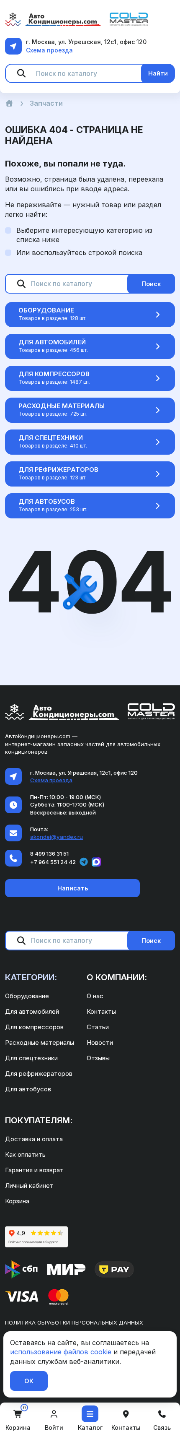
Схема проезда (49, 50)
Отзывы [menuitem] (98, 1058)
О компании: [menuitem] (117, 977)
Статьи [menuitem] (98, 1027)
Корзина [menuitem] (17, 1201)
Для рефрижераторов (58, 470)
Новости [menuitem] (100, 1042)
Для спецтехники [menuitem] (31, 1058)
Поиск (151, 283)
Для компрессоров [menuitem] (34, 1027)
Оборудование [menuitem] (27, 996)
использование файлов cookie (60, 1352)
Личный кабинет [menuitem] (29, 1185)
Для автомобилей (52, 342)
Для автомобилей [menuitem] (32, 1011)
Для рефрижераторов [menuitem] (38, 1073)
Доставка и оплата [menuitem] (34, 1139)
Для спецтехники (50, 438)
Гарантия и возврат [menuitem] (34, 1170)
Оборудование (46, 310)
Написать (72, 888)
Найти (158, 73)
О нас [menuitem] (95, 996)
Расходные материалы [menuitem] (39, 1042)
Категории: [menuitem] (31, 977)
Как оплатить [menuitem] (25, 1154)
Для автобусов (46, 501)
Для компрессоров (54, 374)
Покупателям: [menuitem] (38, 1120)
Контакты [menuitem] (101, 1011)
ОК (28, 1381)
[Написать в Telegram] (83, 862)
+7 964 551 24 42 (53, 862)
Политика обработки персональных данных (74, 1322)
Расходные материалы (61, 406)
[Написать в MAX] (96, 862)
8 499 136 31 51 (49, 853)
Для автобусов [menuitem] (28, 1089)
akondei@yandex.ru (56, 836)
